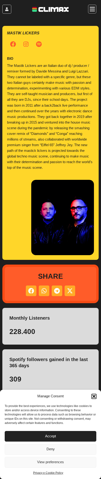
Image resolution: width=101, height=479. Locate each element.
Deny (51, 449)
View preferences (50, 462)
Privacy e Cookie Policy (48, 473)
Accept (50, 436)
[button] (94, 396)
